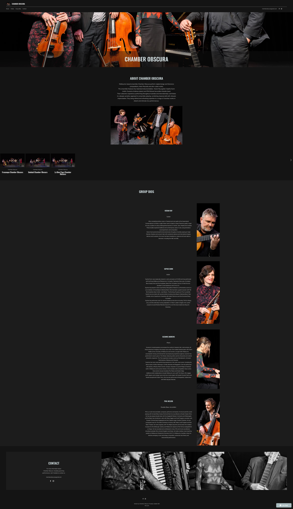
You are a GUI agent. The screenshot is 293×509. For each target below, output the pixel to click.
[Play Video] (12, 160)
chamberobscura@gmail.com (269, 8)
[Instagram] (281, 9)
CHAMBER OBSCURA (18, 4)
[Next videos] (291, 160)
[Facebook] (279, 9)
